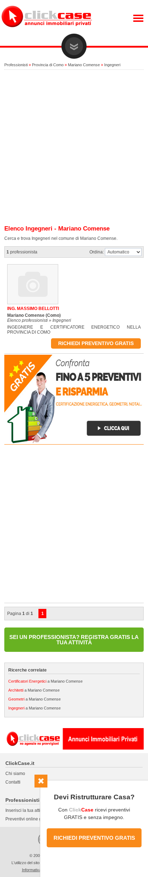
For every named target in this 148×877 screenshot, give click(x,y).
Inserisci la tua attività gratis (32, 810)
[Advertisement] (74, 148)
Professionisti (16, 65)
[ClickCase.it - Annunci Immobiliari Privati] (46, 32)
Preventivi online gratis (27, 819)
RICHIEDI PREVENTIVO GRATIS (94, 838)
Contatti (12, 782)
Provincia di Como (48, 65)
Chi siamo (15, 773)
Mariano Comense (84, 65)
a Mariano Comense (45, 681)
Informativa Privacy (39, 870)
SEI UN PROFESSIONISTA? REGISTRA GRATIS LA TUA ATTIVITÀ (74, 639)
